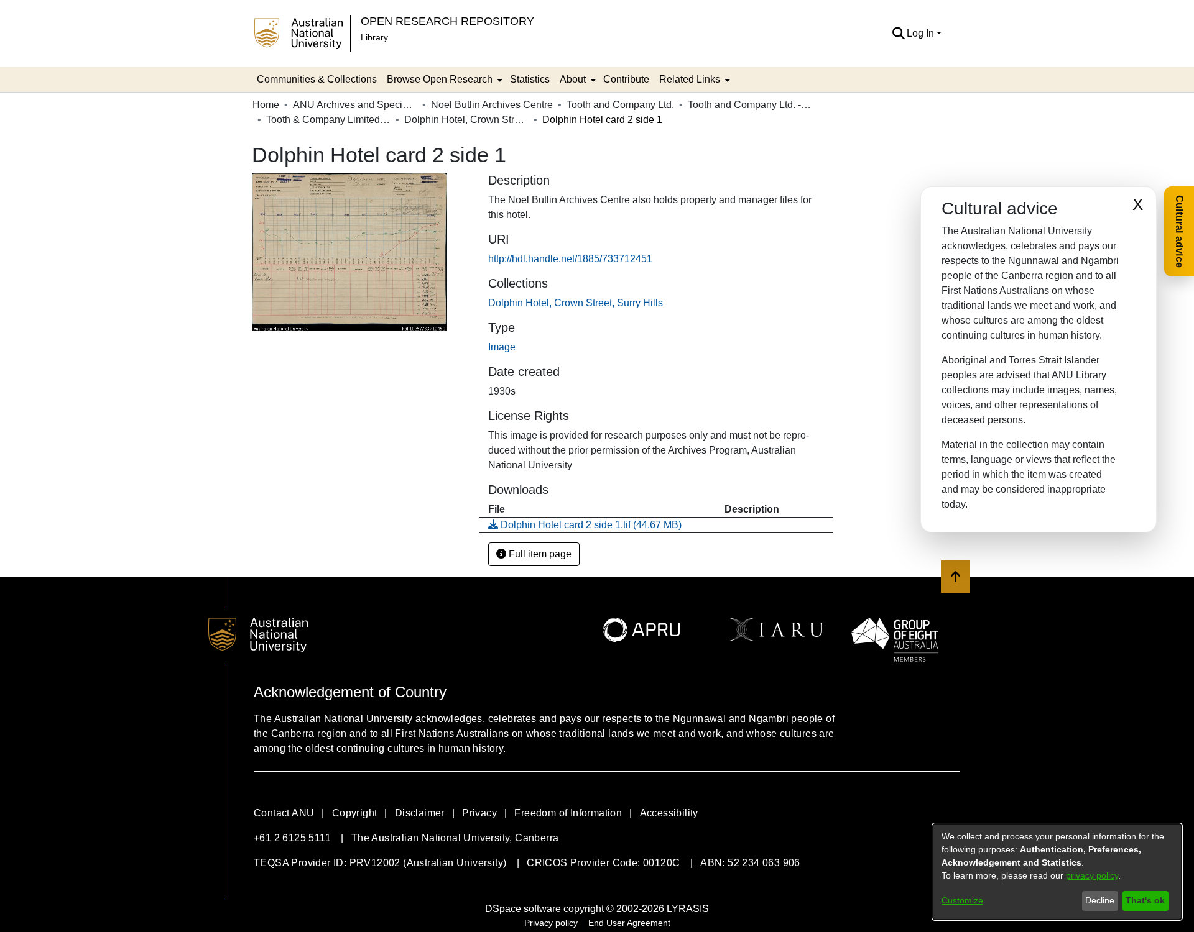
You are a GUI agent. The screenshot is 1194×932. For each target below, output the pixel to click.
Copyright (354, 813)
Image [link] (502, 347)
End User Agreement (629, 923)
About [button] (573, 79)
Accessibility (669, 813)
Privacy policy (551, 923)
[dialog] (1057, 872)
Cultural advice (1179, 231)
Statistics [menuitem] (530, 79)
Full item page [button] (539, 554)
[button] (898, 33)
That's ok (1145, 900)
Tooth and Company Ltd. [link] (620, 104)
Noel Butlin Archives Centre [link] (492, 104)
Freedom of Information (568, 813)
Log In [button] (922, 33)
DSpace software (523, 908)
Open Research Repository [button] (447, 20)
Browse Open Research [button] (440, 79)
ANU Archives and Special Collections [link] (355, 104)
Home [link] (265, 104)
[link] (575, 303)
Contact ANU (284, 813)
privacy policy (1092, 875)
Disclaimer (420, 813)
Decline (1099, 900)
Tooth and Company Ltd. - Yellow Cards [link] (750, 104)
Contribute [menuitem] (626, 79)
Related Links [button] (689, 79)
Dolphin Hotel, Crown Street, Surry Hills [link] (466, 119)
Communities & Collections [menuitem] (317, 79)
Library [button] (374, 37)
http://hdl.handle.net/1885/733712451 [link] (570, 259)
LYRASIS (688, 908)
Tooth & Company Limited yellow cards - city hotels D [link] (328, 119)
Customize (962, 900)
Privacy (479, 813)
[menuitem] (443, 79)
